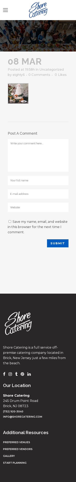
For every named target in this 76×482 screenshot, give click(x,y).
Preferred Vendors (17, 449)
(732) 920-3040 (13, 411)
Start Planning (15, 462)
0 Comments (39, 75)
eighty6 (19, 75)
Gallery (9, 455)
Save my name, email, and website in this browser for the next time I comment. (37, 227)
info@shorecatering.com (22, 416)
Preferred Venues (16, 442)
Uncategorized (51, 69)
